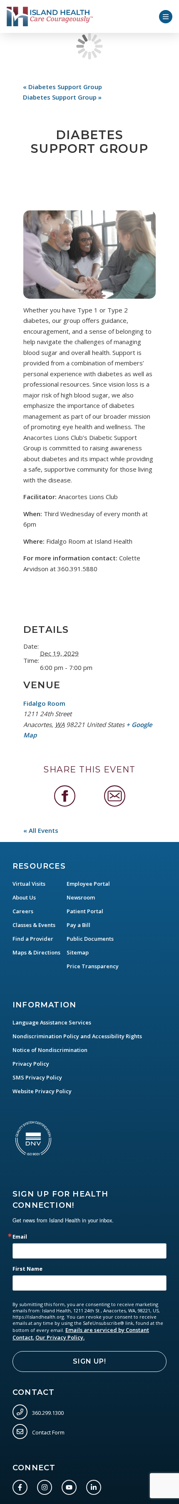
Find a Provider (32, 938)
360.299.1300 (47, 1412)
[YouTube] (71, 1486)
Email (19, 1236)
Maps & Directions (36, 952)
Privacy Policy (30, 1063)
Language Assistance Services (51, 1022)
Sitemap (78, 952)
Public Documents (90, 938)
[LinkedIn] (95, 1486)
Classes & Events (33, 925)
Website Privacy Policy (42, 1091)
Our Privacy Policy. (60, 1337)
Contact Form (48, 1432)
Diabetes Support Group (62, 86)
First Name (27, 1269)
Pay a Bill (78, 925)
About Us (24, 897)
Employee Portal (88, 883)
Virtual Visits (28, 883)
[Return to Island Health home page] (50, 16)
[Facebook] (21, 1486)
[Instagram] (46, 1486)
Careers (22, 911)
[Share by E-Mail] (115, 796)
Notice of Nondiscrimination (49, 1050)
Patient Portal (85, 911)
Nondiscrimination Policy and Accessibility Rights (77, 1036)
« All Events (40, 830)
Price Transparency (93, 966)
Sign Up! (89, 1361)
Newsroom (81, 897)
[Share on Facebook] (65, 796)
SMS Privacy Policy (37, 1077)
